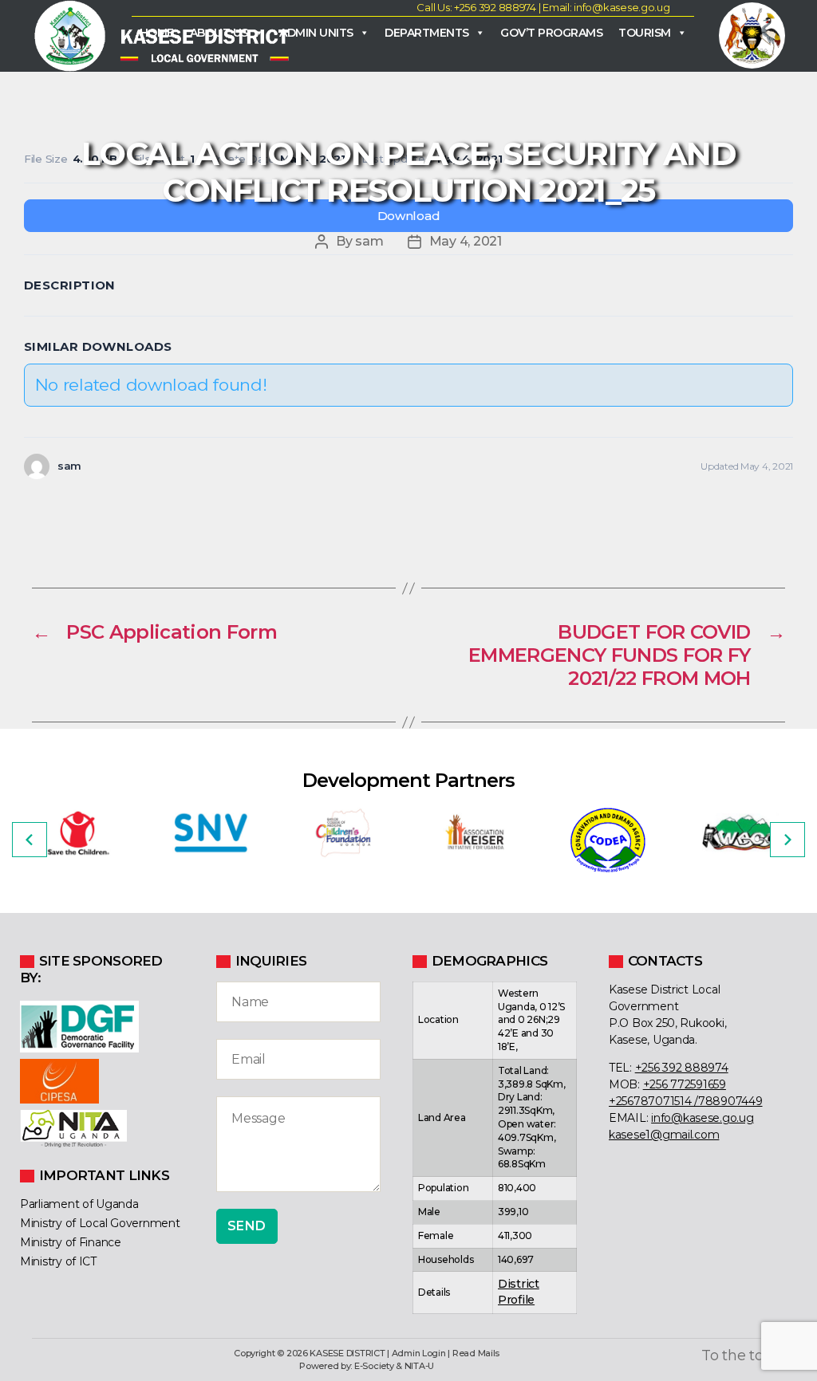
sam (369, 241)
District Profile (518, 1292)
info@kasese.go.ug (702, 1118)
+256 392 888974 (681, 1067)
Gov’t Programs (551, 33)
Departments (427, 33)
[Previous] (29, 839)
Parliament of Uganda (79, 1204)
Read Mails (475, 1353)
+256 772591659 (684, 1084)
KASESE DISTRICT (347, 1353)
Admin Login (419, 1353)
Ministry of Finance (70, 1242)
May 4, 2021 (465, 241)
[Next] (787, 839)
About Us (219, 33)
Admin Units (316, 33)
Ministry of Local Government (100, 1223)
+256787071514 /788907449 (686, 1101)
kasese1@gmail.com (664, 1134)
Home (157, 33)
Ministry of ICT (58, 1261)
